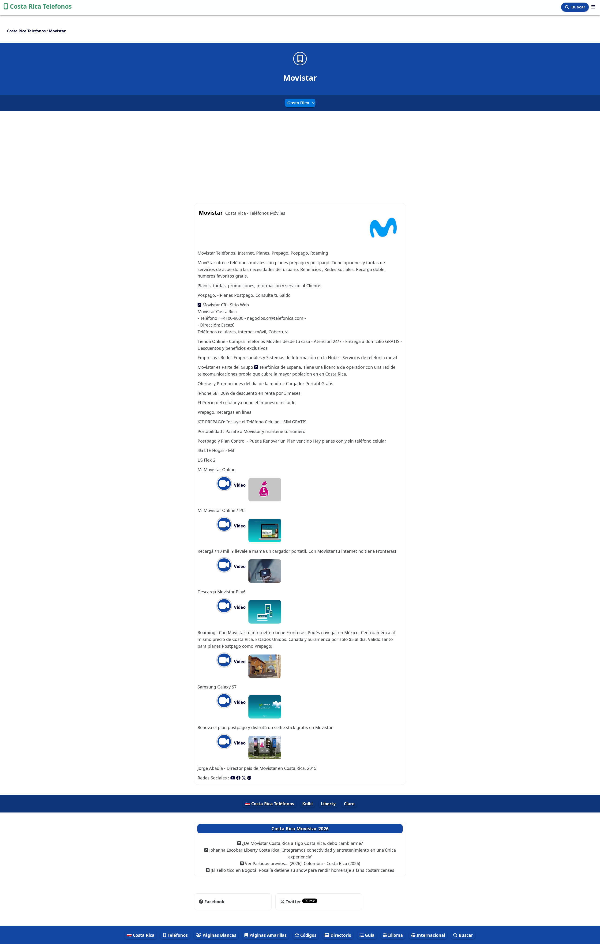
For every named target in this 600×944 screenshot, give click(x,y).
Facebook (214, 901)
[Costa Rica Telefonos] (593, 7)
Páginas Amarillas (267, 935)
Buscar (578, 7)
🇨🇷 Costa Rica (140, 935)
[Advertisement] (300, 152)
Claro (349, 803)
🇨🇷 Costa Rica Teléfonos (269, 803)
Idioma (395, 935)
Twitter (293, 901)
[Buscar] (567, 7)
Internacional (430, 935)
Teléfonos (177, 935)
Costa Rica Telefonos (41, 6)
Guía (369, 935)
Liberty (328, 803)
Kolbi (307, 803)
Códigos (307, 935)
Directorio (340, 935)
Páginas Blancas (218, 935)
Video (239, 485)
